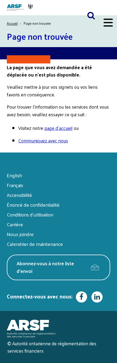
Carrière (15, 224)
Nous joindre (20, 234)
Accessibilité (19, 194)
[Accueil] (20, 7)
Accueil (12, 23)
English (14, 175)
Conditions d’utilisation (30, 214)
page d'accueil (58, 128)
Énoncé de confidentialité (33, 204)
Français (15, 185)
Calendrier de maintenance (35, 243)
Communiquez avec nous (43, 140)
